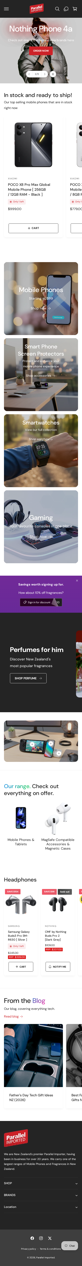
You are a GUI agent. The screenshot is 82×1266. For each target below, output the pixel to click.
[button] (6, 9)
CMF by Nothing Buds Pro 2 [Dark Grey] (55, 935)
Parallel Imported (45, 1257)
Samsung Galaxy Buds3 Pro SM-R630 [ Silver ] (19, 935)
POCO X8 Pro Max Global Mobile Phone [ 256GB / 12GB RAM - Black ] (29, 189)
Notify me (59, 966)
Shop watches (39, 439)
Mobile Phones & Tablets (21, 842)
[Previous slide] (29, 74)
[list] (41, 664)
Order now (19, 61)
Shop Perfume (25, 678)
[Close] (77, 581)
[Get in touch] (66, 9)
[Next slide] (44, 74)
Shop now (38, 308)
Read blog (11, 1016)
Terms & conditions (50, 1248)
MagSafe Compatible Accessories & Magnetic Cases (57, 844)
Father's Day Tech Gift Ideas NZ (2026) (31, 1097)
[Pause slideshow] (53, 74)
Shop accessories (38, 376)
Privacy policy (28, 1248)
